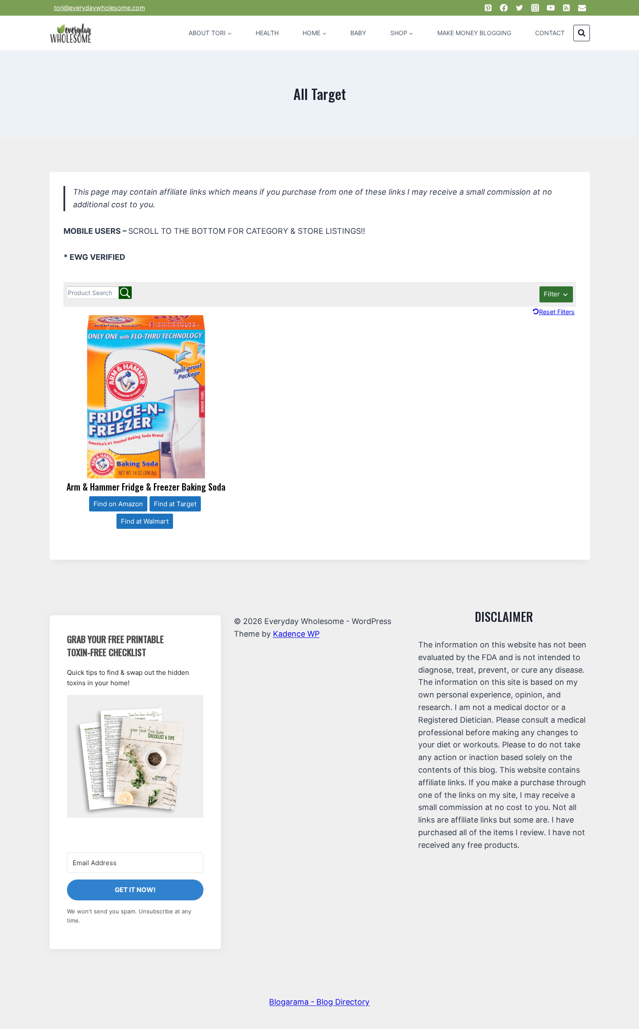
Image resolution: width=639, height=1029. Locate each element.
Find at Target (175, 504)
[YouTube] (551, 8)
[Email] (582, 8)
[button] (135, 756)
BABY (358, 33)
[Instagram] (535, 8)
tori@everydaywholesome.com (99, 7)
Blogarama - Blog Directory (319, 1001)
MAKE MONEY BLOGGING (474, 33)
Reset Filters (557, 311)
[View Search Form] (581, 33)
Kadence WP (296, 633)
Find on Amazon (118, 504)
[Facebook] (504, 8)
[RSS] (566, 8)
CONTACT (550, 33)
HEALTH (267, 33)
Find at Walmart (145, 521)
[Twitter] (519, 8)
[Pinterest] (488, 8)
